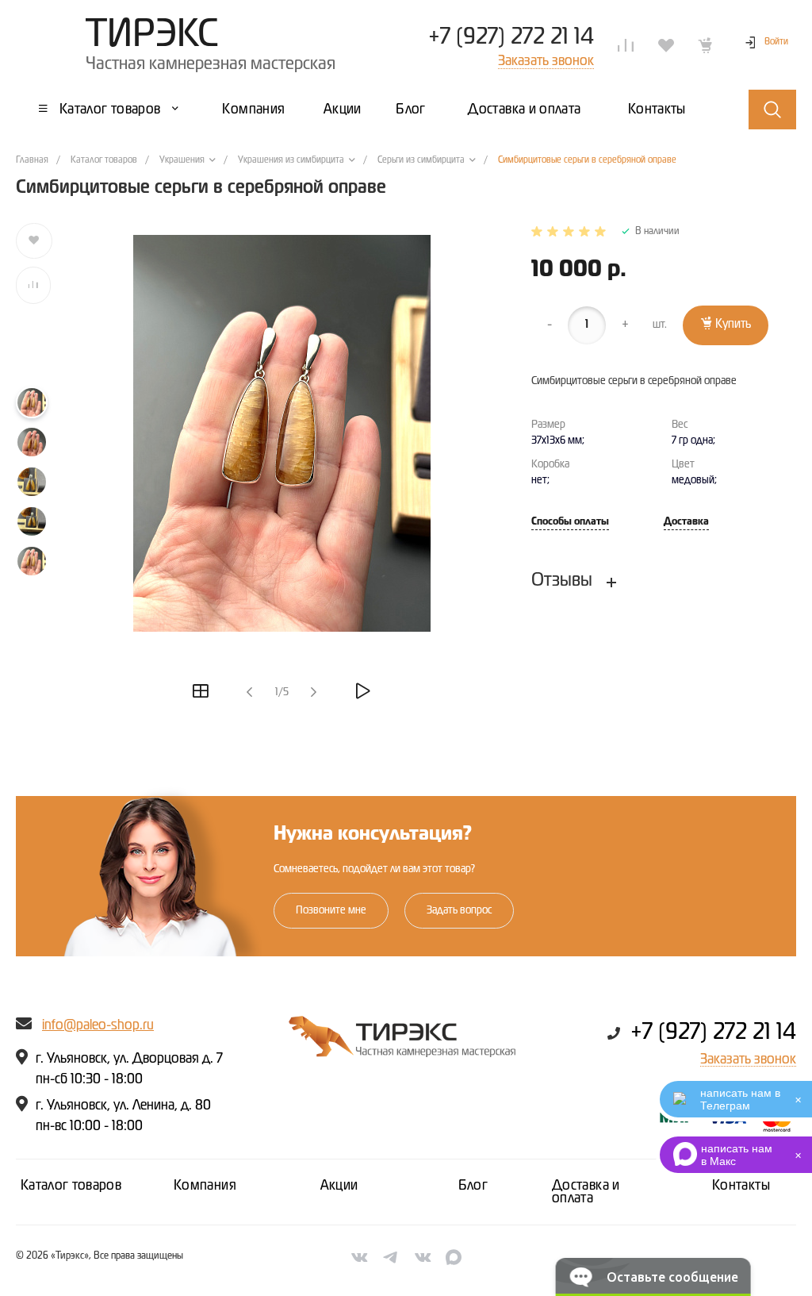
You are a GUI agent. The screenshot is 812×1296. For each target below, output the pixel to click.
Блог (473, 1185)
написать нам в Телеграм (740, 1099)
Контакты (741, 1185)
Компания (205, 1185)
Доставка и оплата (586, 1192)
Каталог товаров (71, 1185)
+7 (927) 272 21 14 (511, 37)
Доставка (686, 521)
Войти (776, 42)
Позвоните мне (331, 910)
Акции (339, 1185)
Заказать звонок (748, 1059)
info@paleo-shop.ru (98, 1025)
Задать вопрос (459, 910)
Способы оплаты (570, 521)
